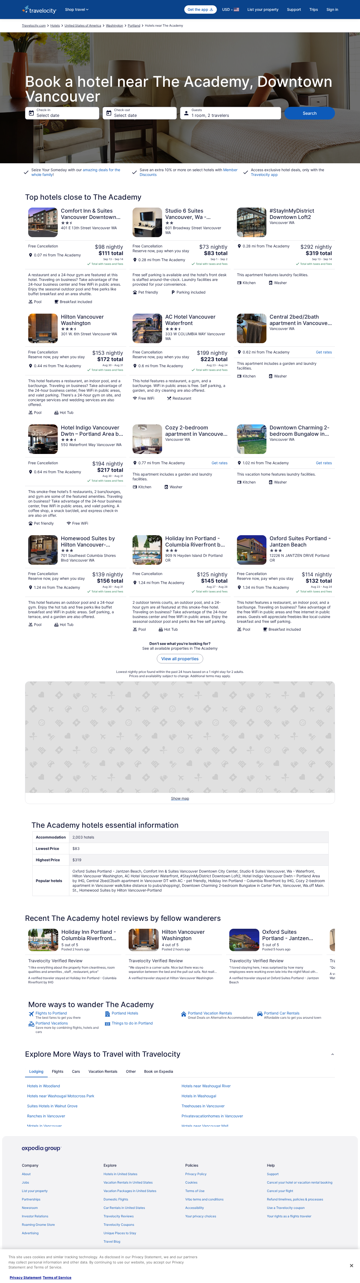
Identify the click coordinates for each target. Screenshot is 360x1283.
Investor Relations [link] (35, 1216)
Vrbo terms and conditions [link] (204, 1199)
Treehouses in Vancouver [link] (203, 1106)
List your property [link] (35, 1191)
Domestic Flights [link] (116, 1199)
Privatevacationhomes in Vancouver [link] (212, 1116)
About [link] (26, 1174)
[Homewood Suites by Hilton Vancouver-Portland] (75, 583)
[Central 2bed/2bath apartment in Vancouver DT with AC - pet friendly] (284, 364)
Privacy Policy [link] (196, 1174)
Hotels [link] (55, 25)
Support (294, 9)
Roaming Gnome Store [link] (38, 1225)
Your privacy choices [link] (200, 1216)
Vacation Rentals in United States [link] (128, 1182)
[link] (65, 1015)
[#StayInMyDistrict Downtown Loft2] (284, 255)
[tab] (36, 1071)
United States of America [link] (83, 25)
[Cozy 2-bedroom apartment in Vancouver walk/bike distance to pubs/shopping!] (180, 475)
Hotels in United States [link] (120, 1174)
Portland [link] (134, 25)
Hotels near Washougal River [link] (206, 1086)
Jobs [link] (25, 1182)
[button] (180, 1054)
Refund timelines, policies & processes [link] (295, 1199)
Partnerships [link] (31, 1199)
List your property (263, 9)
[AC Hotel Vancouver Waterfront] (180, 364)
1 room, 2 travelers (210, 115)
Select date (48, 115)
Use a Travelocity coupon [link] (286, 1208)
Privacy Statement (25, 1277)
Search (310, 113)
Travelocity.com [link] (34, 25)
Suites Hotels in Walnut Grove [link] (52, 1106)
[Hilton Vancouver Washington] (75, 364)
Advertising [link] (30, 1233)
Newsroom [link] (30, 1208)
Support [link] (273, 1174)
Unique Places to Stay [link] (120, 1233)
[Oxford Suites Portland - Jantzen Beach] (284, 583)
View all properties (180, 658)
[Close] (351, 1265)
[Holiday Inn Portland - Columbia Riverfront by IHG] (180, 583)
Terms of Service (57, 1277)
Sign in (332, 9)
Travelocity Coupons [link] (119, 1225)
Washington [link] (114, 25)
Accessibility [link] (194, 1208)
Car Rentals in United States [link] (124, 1208)
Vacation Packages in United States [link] (130, 1191)
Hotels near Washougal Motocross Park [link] (60, 1096)
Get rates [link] (324, 352)
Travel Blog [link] (112, 1241)
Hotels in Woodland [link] (43, 1086)
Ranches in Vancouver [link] (46, 1116)
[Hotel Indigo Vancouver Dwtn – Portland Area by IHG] (75, 475)
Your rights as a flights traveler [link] (289, 1216)
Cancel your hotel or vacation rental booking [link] (299, 1182)
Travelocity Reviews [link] (119, 1216)
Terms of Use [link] (195, 1191)
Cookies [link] (191, 1182)
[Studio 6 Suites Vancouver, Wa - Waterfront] (180, 255)
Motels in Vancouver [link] (44, 1126)
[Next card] (328, 956)
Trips (313, 9)
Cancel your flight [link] (280, 1191)
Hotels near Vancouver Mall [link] (205, 1126)
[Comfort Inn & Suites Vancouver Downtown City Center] (75, 255)
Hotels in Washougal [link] (199, 1096)
